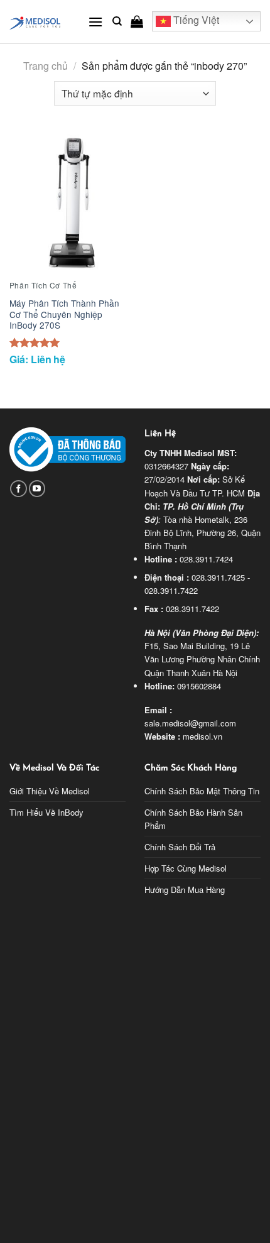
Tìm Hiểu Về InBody (46, 812)
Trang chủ (45, 65)
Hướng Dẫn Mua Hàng (184, 889)
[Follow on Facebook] (18, 488)
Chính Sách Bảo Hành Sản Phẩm (193, 818)
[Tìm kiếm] (117, 21)
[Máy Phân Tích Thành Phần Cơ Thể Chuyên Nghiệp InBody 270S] (69, 202)
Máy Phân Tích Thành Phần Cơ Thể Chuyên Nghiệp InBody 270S (64, 314)
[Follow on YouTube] (37, 488)
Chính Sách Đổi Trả (179, 847)
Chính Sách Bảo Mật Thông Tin (201, 791)
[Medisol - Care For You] (39, 22)
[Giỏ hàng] (137, 21)
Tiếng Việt (195, 20)
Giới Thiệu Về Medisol (49, 791)
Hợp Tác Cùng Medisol (185, 868)
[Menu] (95, 21)
